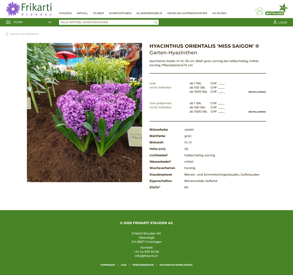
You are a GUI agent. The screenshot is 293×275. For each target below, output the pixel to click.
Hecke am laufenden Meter (187, 13)
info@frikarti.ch (146, 256)
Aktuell (82, 13)
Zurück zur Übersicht (24, 34)
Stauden (65, 13)
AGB (123, 264)
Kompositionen (120, 13)
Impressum (107, 264)
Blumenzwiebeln (149, 13)
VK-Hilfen (219, 13)
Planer (98, 13)
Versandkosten (143, 264)
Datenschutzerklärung (176, 264)
